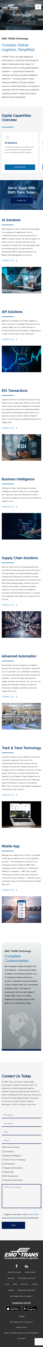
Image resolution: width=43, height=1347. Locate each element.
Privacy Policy (32, 1214)
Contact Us (21, 200)
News (15, 1284)
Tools (7, 1284)
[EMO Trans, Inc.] (10, 7)
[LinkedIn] (26, 1266)
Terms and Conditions (26, 1290)
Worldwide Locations (26, 1278)
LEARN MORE (20, 167)
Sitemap (11, 1290)
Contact (35, 1284)
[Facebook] (16, 1266)
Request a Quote (14, 1272)
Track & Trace (30, 1272)
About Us (24, 1284)
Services (11, 1278)
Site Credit (21, 1338)
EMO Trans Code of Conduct (21, 1296)
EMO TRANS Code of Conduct (21, 1322)
